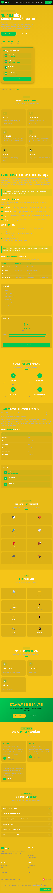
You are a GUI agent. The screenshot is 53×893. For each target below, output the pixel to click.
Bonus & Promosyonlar (9, 296)
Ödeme (37, 2)
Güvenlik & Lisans (8, 309)
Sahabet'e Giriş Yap (26, 345)
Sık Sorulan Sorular (9, 312)
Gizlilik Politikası (31, 865)
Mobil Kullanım (8, 305)
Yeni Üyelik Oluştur (33, 715)
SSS (42, 2)
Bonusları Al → (17, 78)
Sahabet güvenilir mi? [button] (26, 824)
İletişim (29, 872)
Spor (33, 2)
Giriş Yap (48, 2)
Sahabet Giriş (46, 889)
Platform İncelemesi (9, 293)
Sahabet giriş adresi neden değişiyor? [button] (26, 835)
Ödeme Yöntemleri (9, 302)
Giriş (17, 2)
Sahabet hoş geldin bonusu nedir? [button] (26, 813)
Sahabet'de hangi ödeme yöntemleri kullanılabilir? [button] (26, 819)
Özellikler (22, 2)
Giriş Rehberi (7, 290)
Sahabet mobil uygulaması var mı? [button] (26, 829)
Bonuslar (28, 2)
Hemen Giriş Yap (9, 33)
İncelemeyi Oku (24, 33)
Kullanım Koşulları (31, 867)
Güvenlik (3, 870)
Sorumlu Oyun (31, 870)
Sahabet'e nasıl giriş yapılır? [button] (26, 808)
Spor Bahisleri (8, 299)
